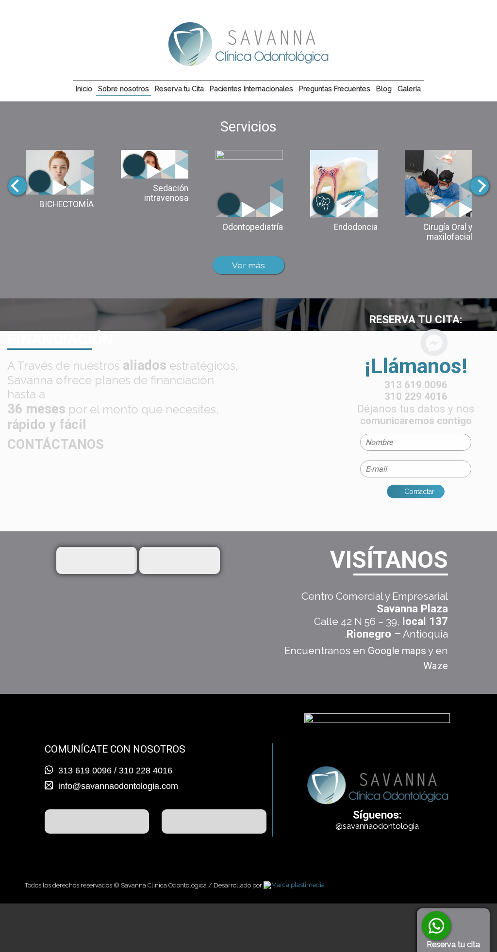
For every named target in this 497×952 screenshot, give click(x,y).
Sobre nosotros (123, 88)
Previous (17, 186)
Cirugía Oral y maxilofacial (447, 232)
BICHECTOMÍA (66, 204)
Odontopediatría (252, 227)
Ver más (248, 265)
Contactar (418, 491)
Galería (409, 88)
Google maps (397, 651)
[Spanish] (463, 17)
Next (479, 186)
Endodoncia (356, 227)
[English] (477, 17)
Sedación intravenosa (166, 193)
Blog (384, 88)
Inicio (84, 88)
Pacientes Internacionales (251, 88)
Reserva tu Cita (179, 88)
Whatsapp (436, 925)
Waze (435, 666)
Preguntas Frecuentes (334, 88)
